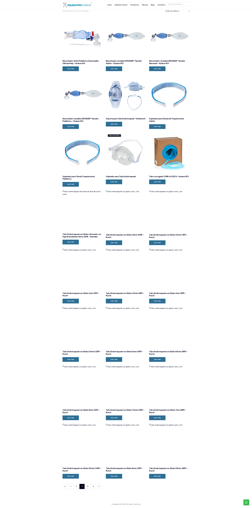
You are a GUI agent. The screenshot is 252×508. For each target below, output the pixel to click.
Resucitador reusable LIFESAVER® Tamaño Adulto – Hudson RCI (124, 62)
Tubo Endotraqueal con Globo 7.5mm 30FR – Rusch (125, 411)
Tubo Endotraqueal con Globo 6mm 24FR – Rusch (81, 411)
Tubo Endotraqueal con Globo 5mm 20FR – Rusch (124, 352)
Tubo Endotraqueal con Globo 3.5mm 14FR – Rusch (168, 236)
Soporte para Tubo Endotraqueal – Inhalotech (125, 119)
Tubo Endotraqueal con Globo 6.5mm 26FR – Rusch (168, 352)
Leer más (70, 69)
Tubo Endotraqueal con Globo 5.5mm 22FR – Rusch (82, 352)
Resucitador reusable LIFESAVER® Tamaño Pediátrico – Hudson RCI (80, 120)
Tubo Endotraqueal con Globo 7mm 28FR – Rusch (167, 411)
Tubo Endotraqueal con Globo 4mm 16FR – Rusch (167, 294)
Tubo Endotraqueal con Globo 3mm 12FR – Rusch (81, 294)
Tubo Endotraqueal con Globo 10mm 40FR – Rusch (125, 236)
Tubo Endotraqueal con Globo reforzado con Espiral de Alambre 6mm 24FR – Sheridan (82, 235)
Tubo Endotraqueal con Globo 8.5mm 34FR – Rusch (82, 469)
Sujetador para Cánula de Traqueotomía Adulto (166, 120)
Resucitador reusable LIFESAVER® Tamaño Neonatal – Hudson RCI (167, 62)
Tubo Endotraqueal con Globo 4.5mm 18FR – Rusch (125, 294)
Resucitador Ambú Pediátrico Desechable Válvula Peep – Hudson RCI (80, 62)
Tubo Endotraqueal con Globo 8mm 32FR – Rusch (124, 469)
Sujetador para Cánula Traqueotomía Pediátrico (79, 177)
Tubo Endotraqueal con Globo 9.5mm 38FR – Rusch (168, 469)
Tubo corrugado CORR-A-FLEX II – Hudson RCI (169, 176)
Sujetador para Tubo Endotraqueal (121, 176)
